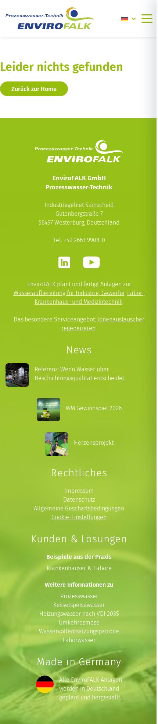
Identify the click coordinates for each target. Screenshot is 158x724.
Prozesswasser (79, 596)
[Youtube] (91, 262)
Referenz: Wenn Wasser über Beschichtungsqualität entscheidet (79, 373)
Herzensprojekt (94, 443)
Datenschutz (79, 499)
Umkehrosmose (79, 622)
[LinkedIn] (64, 262)
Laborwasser (79, 640)
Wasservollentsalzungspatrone (79, 631)
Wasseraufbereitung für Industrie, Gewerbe (69, 293)
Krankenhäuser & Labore (79, 568)
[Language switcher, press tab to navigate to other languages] (128, 18)
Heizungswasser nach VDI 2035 (79, 614)
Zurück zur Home (34, 88)
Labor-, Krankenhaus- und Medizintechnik (90, 297)
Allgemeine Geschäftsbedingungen (79, 508)
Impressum (79, 491)
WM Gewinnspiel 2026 (94, 408)
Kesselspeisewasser (79, 605)
